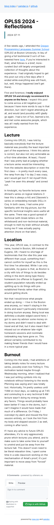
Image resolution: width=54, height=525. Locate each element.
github (34, 6)
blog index (10, 6)
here (22, 59)
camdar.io (23, 6)
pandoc (46, 519)
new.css (35, 519)
